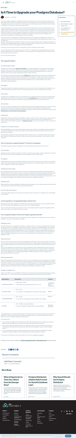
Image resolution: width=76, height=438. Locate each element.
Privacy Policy (7, 436)
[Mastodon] (69, 411)
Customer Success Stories (41, 417)
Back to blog (4, 7)
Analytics (4, 416)
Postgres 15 (27, 75)
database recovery (27, 120)
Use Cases (16, 414)
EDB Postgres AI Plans (29, 426)
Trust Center (28, 424)
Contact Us (51, 420)
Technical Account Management (17, 417)
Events (38, 419)
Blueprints (16, 413)
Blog (38, 414)
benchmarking (33, 98)
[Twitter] (64, 411)
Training (27, 422)
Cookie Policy (14, 436)
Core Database (6, 414)
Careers (50, 416)
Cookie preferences (59, 435)
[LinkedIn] (61, 411)
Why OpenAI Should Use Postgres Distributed (61, 379)
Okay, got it (68, 435)
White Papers (40, 423)
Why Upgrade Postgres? (66, 21)
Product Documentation (29, 415)
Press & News (51, 414)
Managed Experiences (16, 425)
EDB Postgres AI (6, 413)
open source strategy (21, 68)
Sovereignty (39, 413)
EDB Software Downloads (28, 418)
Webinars (39, 421)
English (69, 413)
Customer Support (18, 419)
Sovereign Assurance (16, 422)
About (50, 413)
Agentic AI (5, 418)
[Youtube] (66, 411)
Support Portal (29, 420)
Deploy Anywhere (6, 420)
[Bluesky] (72, 411)
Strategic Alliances (52, 418)
